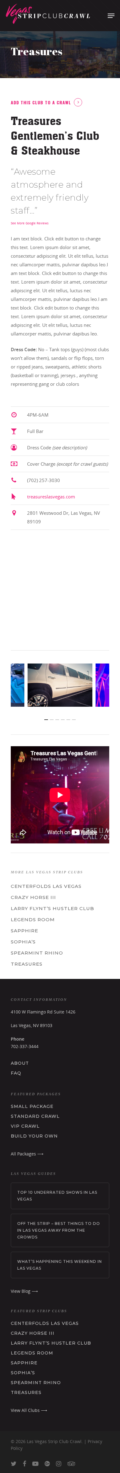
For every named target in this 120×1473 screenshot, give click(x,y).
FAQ (16, 1073)
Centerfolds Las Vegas (46, 886)
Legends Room (33, 919)
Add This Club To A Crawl (41, 102)
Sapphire (24, 931)
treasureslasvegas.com (51, 496)
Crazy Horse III (33, 897)
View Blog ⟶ (24, 1291)
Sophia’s (23, 942)
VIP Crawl (25, 1126)
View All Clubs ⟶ (29, 1410)
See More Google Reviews (30, 223)
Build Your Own (34, 1136)
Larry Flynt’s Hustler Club (52, 908)
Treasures (26, 964)
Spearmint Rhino (37, 953)
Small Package (32, 1106)
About (20, 1063)
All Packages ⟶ (27, 1154)
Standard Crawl (35, 1116)
